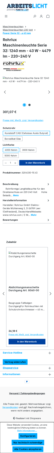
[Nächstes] (49, 91)
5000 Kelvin (11, 155)
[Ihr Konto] (41, 16)
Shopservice (10, 367)
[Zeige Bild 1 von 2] (24, 105)
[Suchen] (34, 16)
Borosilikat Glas (13, 138)
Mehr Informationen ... (27, 430)
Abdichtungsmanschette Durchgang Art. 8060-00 (24, 289)
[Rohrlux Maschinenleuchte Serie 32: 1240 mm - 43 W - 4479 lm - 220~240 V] (27, 91)
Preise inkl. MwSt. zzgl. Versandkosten (23, 120)
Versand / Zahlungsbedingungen (27, 393)
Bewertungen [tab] (10, 220)
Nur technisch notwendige (27, 442)
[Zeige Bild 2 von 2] (29, 105)
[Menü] (6, 16)
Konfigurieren (27, 436)
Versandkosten (10, 407)
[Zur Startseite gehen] (27, 7)
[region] (27, 91)
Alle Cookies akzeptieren (28, 449)
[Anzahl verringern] (6, 163)
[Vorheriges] (5, 91)
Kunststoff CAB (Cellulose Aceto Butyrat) (26, 133)
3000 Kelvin (28, 150)
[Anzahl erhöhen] (15, 163)
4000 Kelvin (11, 150)
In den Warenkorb (35, 162)
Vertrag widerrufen (15, 362)
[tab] (26, 189)
